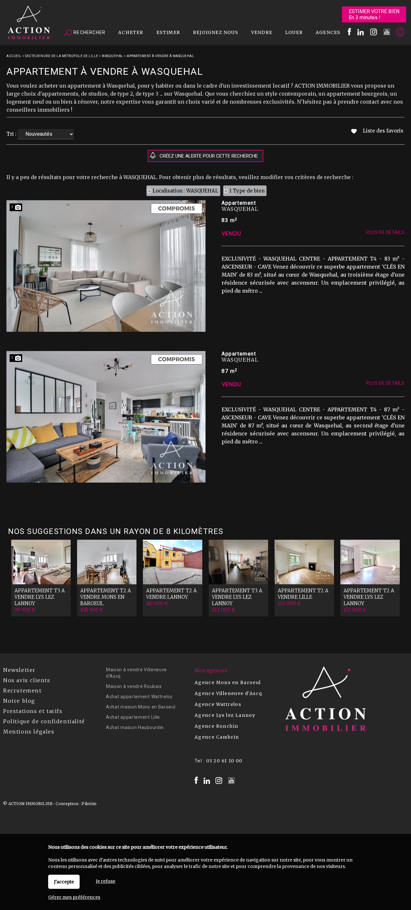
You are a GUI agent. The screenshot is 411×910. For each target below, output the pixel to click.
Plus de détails (385, 232)
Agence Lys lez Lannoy (225, 715)
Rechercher (88, 32)
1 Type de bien (247, 191)
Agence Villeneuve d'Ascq (228, 693)
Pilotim (89, 803)
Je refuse (105, 881)
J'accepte (64, 882)
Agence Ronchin (217, 726)
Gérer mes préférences (74, 897)
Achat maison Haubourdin (135, 727)
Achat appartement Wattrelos (139, 696)
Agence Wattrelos (218, 704)
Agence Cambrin (217, 737)
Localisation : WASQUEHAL (185, 191)
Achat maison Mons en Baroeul (141, 706)
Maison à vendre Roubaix (134, 686)
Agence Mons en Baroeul (228, 682)
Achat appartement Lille (133, 717)
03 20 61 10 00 (224, 761)
